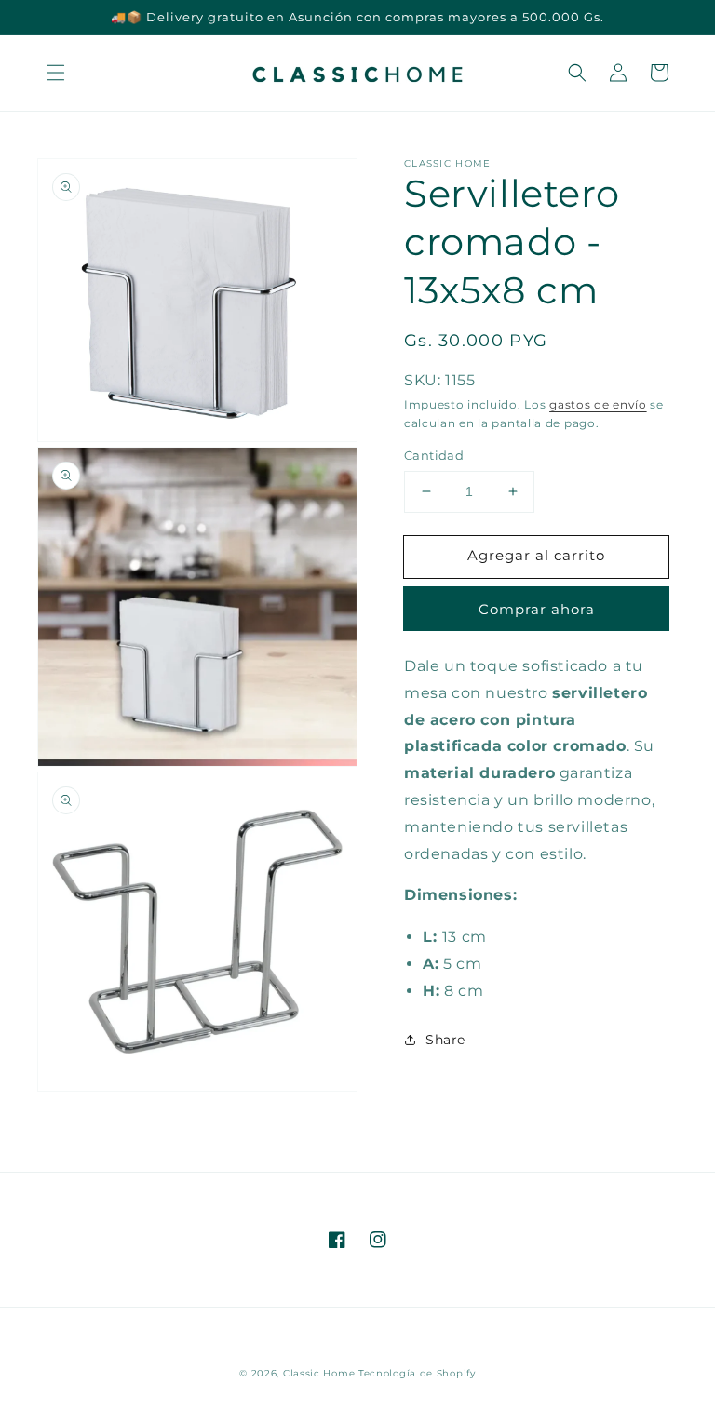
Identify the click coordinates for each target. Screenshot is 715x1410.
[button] (55, 72)
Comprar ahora (537, 609)
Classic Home (319, 1373)
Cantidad (434, 455)
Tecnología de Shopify (417, 1373)
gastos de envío (598, 404)
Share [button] (445, 1039)
